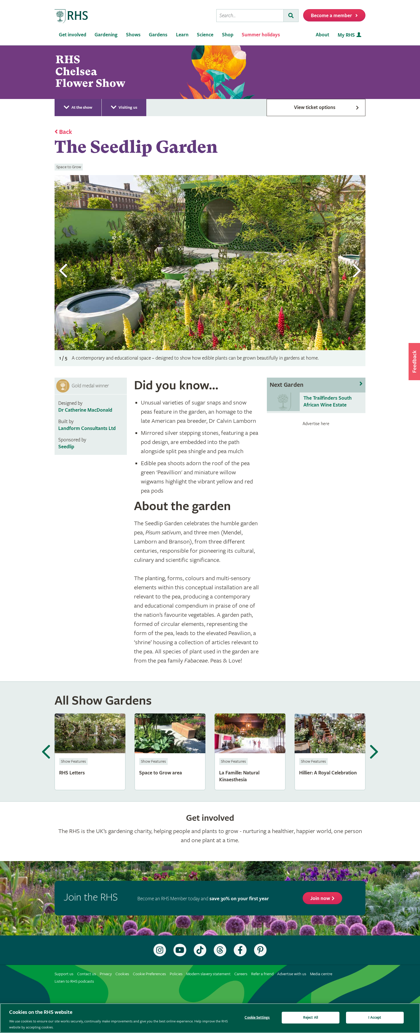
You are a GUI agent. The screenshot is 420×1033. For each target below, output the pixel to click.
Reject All (310, 1018)
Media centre (321, 973)
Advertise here (316, 423)
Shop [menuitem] (227, 35)
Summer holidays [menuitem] (261, 35)
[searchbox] (250, 15)
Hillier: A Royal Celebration (330, 751)
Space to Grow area (170, 751)
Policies (176, 973)
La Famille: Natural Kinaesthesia (250, 751)
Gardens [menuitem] (158, 35)
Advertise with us (291, 973)
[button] (414, 361)
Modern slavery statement (208, 973)
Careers (240, 973)
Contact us (86, 973)
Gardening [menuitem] (106, 35)
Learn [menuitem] (182, 35)
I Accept (374, 1018)
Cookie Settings (257, 1018)
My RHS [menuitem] (346, 35)
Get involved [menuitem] (72, 35)
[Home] (71, 16)
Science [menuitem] (205, 35)
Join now (320, 898)
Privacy (106, 973)
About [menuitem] (322, 35)
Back (65, 132)
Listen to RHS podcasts (74, 981)
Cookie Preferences (149, 973)
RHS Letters (90, 751)
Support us (64, 973)
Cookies (122, 973)
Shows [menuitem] (133, 35)
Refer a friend (262, 973)
